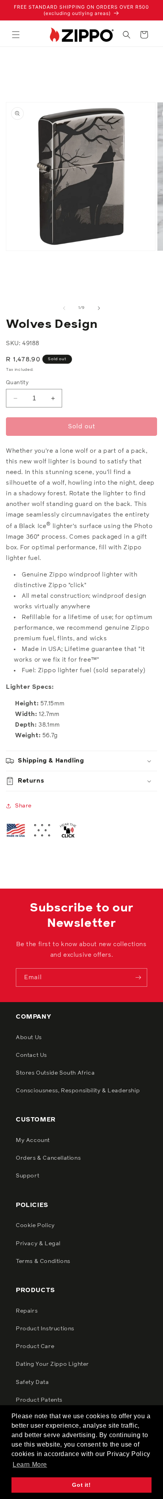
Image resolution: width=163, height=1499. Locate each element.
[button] (16, 34)
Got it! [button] (81, 1485)
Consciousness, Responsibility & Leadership (78, 1091)
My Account (33, 1140)
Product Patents (39, 1400)
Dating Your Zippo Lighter (52, 1364)
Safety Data (32, 1382)
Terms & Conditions (43, 1261)
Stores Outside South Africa (55, 1073)
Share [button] (23, 806)
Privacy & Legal (38, 1243)
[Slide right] (99, 308)
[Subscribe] (138, 977)
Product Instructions (45, 1329)
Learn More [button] (30, 1464)
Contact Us (31, 1055)
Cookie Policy (35, 1225)
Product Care (35, 1346)
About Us (29, 1037)
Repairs (27, 1311)
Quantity (17, 382)
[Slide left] (64, 308)
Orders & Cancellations (48, 1158)
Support (27, 1176)
